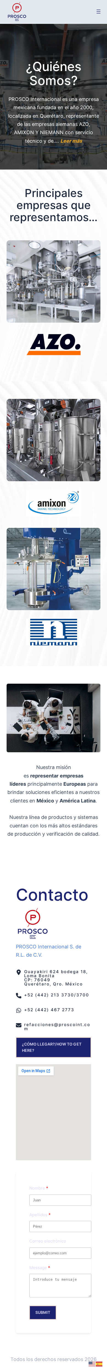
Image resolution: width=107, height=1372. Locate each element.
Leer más (71, 141)
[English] (92, 1364)
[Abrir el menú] (98, 11)
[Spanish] (99, 1364)
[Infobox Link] (53, 977)
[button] (53, 1047)
